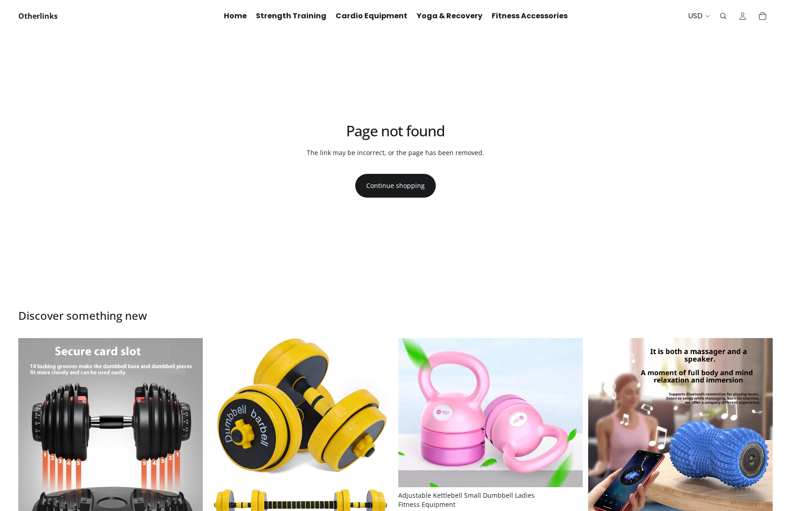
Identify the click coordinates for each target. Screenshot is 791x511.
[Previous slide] (32, 430)
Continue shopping (395, 185)
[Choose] (568, 473)
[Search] (723, 16)
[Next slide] (189, 430)
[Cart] (763, 16)
